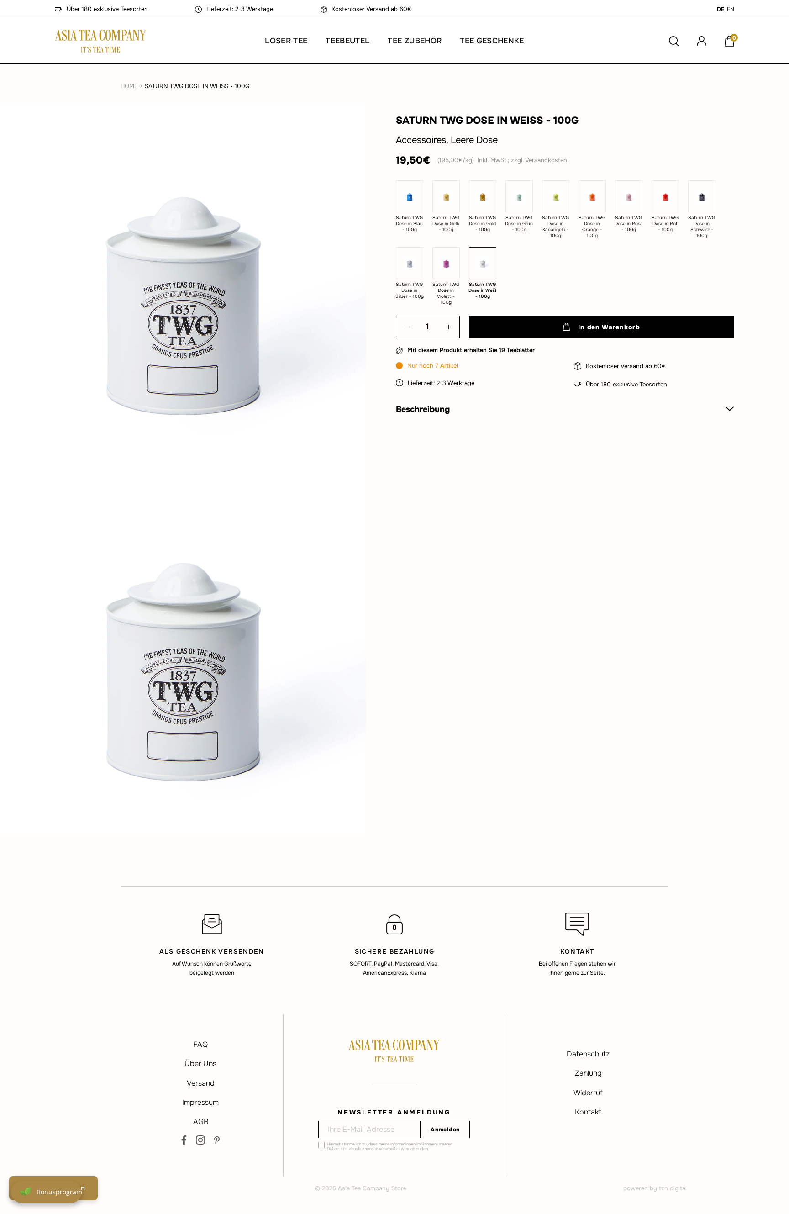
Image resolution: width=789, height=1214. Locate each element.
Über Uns (200, 1063)
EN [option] (730, 9)
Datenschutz (588, 1054)
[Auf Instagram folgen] (200, 1140)
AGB (200, 1121)
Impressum (200, 1102)
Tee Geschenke (492, 41)
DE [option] (720, 9)
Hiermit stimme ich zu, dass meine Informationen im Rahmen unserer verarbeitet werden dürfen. (389, 1146)
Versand (201, 1083)
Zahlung (588, 1073)
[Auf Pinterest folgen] (216, 1140)
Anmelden (445, 1129)
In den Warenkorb (609, 327)
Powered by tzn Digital (655, 1188)
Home (129, 86)
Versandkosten (546, 160)
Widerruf (588, 1093)
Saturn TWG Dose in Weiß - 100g (197, 86)
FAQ (200, 1044)
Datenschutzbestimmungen (352, 1148)
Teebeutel (347, 41)
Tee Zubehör (415, 41)
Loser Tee (286, 41)
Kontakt (588, 1112)
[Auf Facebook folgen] (184, 1140)
